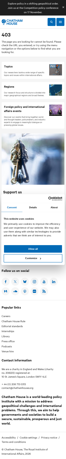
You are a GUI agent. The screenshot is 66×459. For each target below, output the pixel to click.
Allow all (33, 249)
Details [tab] (33, 207)
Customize (31, 258)
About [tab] (54, 207)
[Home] (12, 22)
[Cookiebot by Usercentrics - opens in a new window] (48, 199)
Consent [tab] (12, 207)
